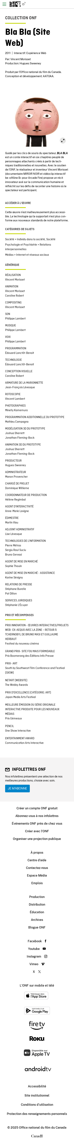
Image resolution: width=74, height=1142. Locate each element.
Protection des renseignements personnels (37, 1114)
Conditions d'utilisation (37, 1104)
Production (37, 897)
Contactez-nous (37, 868)
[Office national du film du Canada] (14, 4)
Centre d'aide (37, 860)
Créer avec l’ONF (37, 831)
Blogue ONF (37, 927)
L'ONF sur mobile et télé (37, 985)
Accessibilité (37, 1086)
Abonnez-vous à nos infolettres (36, 816)
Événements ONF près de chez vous (37, 823)
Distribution (37, 904)
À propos (37, 852)
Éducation (37, 912)
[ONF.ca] (22, 4)
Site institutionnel (36, 1095)
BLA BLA (62, 153)
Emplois (37, 883)
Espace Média (37, 875)
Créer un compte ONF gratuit (37, 808)
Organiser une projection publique (37, 839)
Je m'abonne (17, 788)
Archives (37, 920)
